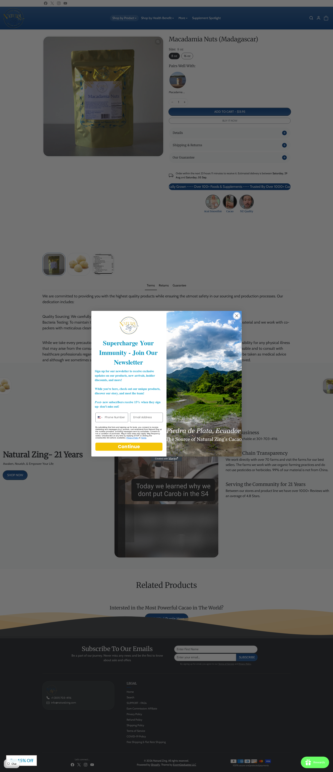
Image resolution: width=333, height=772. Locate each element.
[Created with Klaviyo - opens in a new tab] (166, 459)
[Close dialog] (236, 315)
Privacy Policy (132, 438)
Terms (143, 438)
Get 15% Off (21, 760)
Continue (129, 446)
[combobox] (99, 417)
